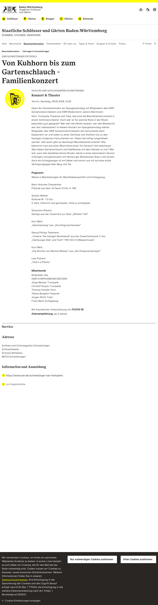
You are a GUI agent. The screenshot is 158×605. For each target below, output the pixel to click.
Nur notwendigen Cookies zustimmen (91, 559)
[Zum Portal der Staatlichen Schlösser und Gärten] (22, 9)
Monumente (15, 43)
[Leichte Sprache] (141, 10)
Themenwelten (53, 43)
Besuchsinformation (34, 43)
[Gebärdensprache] (148, 10)
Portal (149, 43)
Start (4, 43)
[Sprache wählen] (154, 10)
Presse (122, 43)
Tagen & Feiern (86, 43)
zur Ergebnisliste (15, 384)
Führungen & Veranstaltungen (36, 51)
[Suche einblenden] (155, 43)
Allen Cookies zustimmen (137, 559)
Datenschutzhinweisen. (15, 579)
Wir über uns (69, 43)
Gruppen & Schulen (106, 43)
